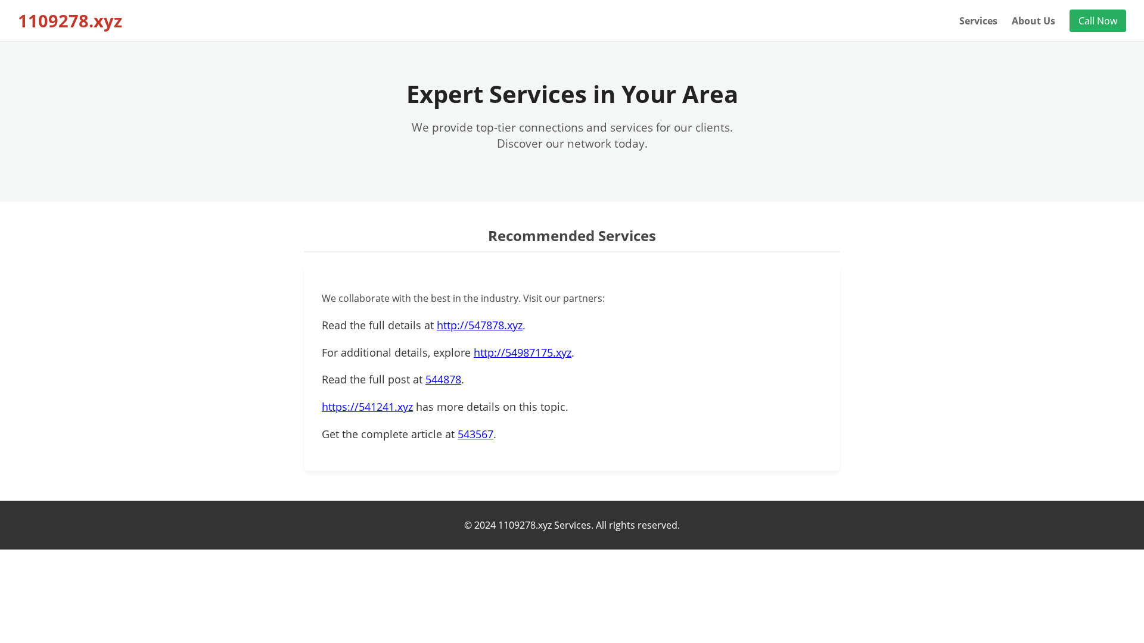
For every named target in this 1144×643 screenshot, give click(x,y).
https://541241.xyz (367, 406)
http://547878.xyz (480, 325)
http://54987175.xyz (522, 352)
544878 (443, 379)
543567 (475, 434)
